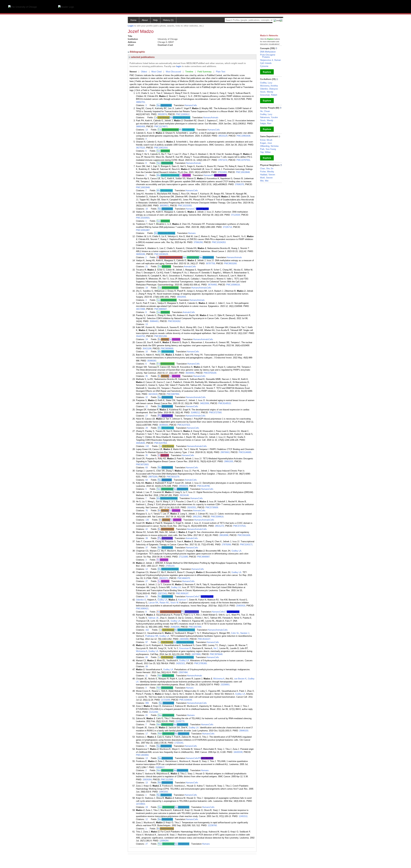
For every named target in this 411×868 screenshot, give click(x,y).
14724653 (140, 804)
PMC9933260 (230, 263)
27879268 (226, 544)
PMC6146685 (245, 452)
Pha (190, 612)
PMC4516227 (204, 639)
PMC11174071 (161, 126)
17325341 (178, 743)
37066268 (198, 242)
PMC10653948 (143, 187)
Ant (169, 612)
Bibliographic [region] (138, 51)
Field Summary (204, 71)
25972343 (162, 593)
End (165, 364)
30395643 (163, 425)
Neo (164, 105)
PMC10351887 (143, 230)
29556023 (183, 486)
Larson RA (153, 602)
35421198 (147, 348)
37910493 (222, 172)
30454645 (140, 443)
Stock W (174, 602)
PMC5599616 (217, 516)
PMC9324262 (174, 321)
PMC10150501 (143, 218)
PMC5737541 (239, 526)
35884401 (154, 321)
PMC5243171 (246, 544)
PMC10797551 (243, 160)
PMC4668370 (183, 578)
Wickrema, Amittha (269, 86)
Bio (163, 339)
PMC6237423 (183, 425)
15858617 (159, 767)
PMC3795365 (200, 663)
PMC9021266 (160, 336)
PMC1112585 (167, 779)
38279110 (140, 147)
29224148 (184, 495)
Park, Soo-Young (268, 149)
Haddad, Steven (267, 174)
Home (133, 20)
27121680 (183, 557)
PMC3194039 (185, 700)
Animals (214, 117)
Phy (165, 416)
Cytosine (264, 66)
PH (219, 175)
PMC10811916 (161, 147)
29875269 (152, 476)
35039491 (189, 373)
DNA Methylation (268, 52)
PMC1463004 (142, 755)
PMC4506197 (182, 593)
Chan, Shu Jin (266, 168)
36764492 (212, 284)
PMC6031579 (173, 476)
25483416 (240, 605)
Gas (168, 129)
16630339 (237, 752)
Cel (161, 117)
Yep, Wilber (265, 152)
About (145, 20)
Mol (180, 117)
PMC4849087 (203, 557)
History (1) (168, 20)
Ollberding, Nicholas (269, 146)
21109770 (179, 721)
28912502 (197, 516)
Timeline (189, 71)
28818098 (223, 535)
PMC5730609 (212, 507)
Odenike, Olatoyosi (269, 89)
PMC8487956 (173, 394)
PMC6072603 (142, 464)
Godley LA (236, 551)
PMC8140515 (224, 403)
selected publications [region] (142, 57)
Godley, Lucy (266, 82)
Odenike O (141, 600)
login (178, 66)
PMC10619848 (243, 172)
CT (201, 209)
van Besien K (240, 678)
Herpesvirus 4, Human (270, 60)
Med (168, 175)
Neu (165, 480)
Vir (163, 455)
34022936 (204, 403)
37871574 (222, 160)
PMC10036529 (161, 254)
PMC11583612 (182, 114)
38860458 (140, 126)
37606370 (239, 184)
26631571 (163, 578)
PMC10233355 (185, 205)
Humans (188, 105)
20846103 (243, 730)
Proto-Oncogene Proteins (267, 56)
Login (131, 26)
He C (216, 648)
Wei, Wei (264, 181)
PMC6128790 (203, 486)
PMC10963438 (243, 136)
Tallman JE (153, 618)
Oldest (144, 71)
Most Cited (156, 71)
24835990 (183, 639)
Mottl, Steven (266, 177)
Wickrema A (141, 651)
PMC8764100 (210, 373)
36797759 (210, 263)
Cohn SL (235, 633)
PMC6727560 (215, 412)
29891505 (228, 461)
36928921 (164, 205)
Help (155, 20)
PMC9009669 (167, 348)
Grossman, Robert (268, 95)
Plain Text (220, 71)
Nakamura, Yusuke (269, 117)
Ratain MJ (164, 602)
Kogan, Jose (266, 143)
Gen (163, 151)
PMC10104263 (219, 242)
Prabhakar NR (151, 636)
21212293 (153, 712)
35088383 (151, 360)
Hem (165, 163)
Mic (186, 129)
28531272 (219, 526)
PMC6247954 (160, 443)
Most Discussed (173, 71)
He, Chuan (265, 111)
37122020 (235, 215)
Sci (185, 175)
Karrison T (183, 600)
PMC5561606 (244, 535)
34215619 (152, 394)
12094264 (163, 840)
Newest (133, 71)
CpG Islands (266, 63)
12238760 (212, 825)
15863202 (163, 792)
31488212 (195, 412)
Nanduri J (244, 633)
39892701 (140, 102)
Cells (194, 105)
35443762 (140, 336)
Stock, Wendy (266, 92)
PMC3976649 (216, 654)
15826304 (147, 779)
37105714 (227, 227)
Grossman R (185, 648)
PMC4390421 (142, 608)
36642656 (181, 297)
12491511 (243, 816)
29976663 (224, 452)
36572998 (140, 309)
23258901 (225, 684)
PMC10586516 (233, 284)
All (169, 257)
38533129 (222, 136)
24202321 (180, 663)
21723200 (165, 700)
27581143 (170, 566)
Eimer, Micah (266, 140)
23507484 (183, 672)
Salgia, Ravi (265, 123)
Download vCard (165, 45)
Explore (267, 72)
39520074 (162, 114)
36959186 (140, 254)
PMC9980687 (160, 309)
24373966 (196, 654)
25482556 (175, 627)
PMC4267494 (195, 627)
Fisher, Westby (267, 171)
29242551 (191, 507)
